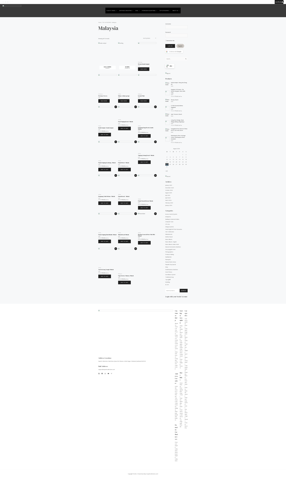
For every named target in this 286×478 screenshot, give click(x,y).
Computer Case (169, 221)
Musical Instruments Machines (173, 247)
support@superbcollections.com (106, 369)
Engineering (186, 333)
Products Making (169, 254)
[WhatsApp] (10, 2)
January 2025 (168, 185)
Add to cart (104, 134)
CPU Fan (167, 224)
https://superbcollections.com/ (151, 474)
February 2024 (169, 203)
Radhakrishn (168, 257)
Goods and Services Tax (181, 416)
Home (99, 22)
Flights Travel (111, 10)
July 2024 (167, 195)
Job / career (176, 348)
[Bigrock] (176, 73)
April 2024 (168, 198)
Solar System (186, 402)
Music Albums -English (171, 242)
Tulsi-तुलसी (167, 279)
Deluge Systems (169, 226)
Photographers (169, 252)
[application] (116, 10)
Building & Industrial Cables (172, 219)
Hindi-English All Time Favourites (173, 229)
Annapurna (168, 216)
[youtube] (108, 373)
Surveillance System (170, 274)
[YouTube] (5, 2)
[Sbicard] (176, 176)
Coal (136, 10)
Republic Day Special (170, 264)
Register (180, 46)
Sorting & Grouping (125, 10)
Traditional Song (169, 277)
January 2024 (168, 205)
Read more (144, 69)
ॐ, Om (167, 284)
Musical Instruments (186, 361)
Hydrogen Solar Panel (149, 10)
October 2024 (169, 190)
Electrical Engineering (181, 336)
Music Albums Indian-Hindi (172, 244)
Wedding (167, 282)
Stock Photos (168, 272)
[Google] (3, 2)
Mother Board (169, 237)
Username (168, 24)
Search (183, 290)
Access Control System (171, 214)
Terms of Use (176, 328)
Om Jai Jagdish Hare (170, 249)
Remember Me (170, 40)
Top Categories (164, 10)
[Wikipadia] (12, 2)
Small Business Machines (171, 269)
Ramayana (168, 259)
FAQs (176, 352)
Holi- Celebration (169, 231)
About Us (175, 10)
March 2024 (168, 200)
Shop (181, 393)
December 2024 (169, 187)
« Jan (166, 171)
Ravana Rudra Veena (170, 262)
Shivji (166, 267)
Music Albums (168, 239)
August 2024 (168, 192)
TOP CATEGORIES (106, 22)
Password (168, 32)
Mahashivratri (168, 234)
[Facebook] (7, 2)
